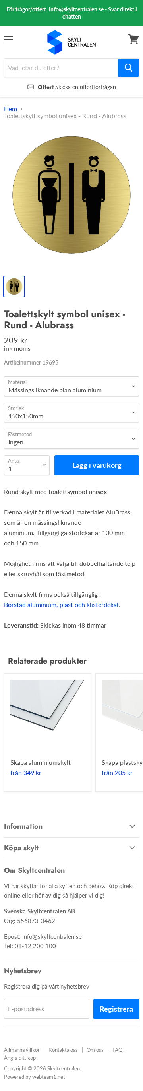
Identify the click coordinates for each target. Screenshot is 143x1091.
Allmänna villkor (22, 1050)
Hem (10, 108)
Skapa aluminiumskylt (40, 762)
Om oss (95, 1050)
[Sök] (128, 68)
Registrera (116, 1008)
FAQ (117, 1050)
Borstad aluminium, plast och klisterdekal (61, 604)
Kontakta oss (63, 1050)
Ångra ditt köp (20, 1058)
